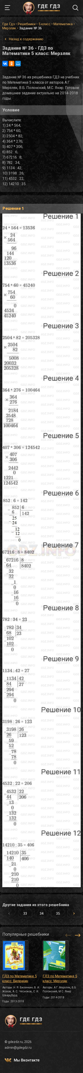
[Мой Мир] (18, 63)
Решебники (27, 24)
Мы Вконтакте (26, 1060)
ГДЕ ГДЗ (41, 7)
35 (58, 913)
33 (25, 913)
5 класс (44, 24)
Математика (63, 24)
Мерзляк (9, 28)
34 (41, 913)
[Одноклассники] (11, 63)
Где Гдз (8, 24)
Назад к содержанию (26, 39)
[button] (74, 913)
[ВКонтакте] (5, 63)
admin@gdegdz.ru (18, 1047)
